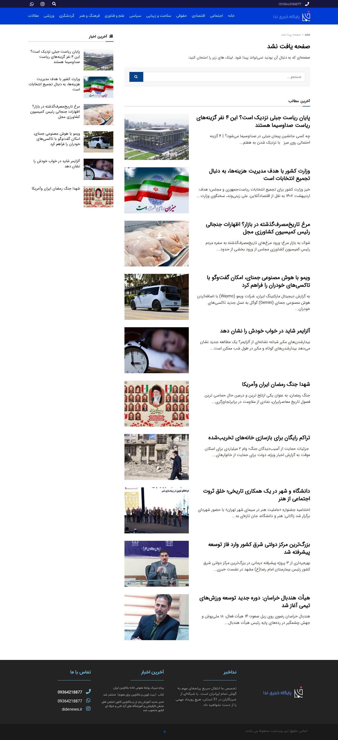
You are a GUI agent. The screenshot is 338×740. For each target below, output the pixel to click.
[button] (54, 4)
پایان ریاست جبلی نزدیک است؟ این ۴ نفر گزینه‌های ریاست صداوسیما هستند (253, 121)
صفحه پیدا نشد (290, 34)
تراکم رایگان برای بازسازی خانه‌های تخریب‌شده (259, 438)
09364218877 (70, 692)
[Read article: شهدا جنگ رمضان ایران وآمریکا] (156, 404)
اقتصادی (198, 16)
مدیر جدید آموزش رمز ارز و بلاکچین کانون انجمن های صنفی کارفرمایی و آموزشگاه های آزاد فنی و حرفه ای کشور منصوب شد (133, 706)
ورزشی (49, 16)
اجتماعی (216, 16)
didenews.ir (72, 709)
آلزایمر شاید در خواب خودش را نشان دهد (265, 331)
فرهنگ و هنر (89, 16)
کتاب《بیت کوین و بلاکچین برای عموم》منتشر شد (133, 695)
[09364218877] (88, 691)
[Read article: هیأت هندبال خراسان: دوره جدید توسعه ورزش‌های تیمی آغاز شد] (156, 617)
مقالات (33, 16)
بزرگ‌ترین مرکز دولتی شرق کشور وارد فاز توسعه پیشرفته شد (259, 548)
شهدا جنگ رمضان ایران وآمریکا (276, 384)
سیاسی (135, 16)
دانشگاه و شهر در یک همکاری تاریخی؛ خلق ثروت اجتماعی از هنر (256, 495)
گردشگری (66, 16)
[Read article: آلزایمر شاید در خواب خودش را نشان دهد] (156, 350)
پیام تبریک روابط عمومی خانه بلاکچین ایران (138, 688)
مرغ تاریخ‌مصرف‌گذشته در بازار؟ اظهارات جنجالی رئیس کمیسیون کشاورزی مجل (258, 228)
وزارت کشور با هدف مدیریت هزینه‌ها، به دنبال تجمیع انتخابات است (259, 175)
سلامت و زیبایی (158, 16)
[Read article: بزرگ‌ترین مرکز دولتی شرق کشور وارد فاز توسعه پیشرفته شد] (156, 564)
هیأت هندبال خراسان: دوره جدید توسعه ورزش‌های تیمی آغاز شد (254, 602)
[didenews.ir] (88, 708)
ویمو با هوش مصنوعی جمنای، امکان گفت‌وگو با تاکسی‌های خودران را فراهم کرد (258, 281)
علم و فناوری (114, 16)
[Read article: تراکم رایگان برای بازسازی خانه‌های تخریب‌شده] (156, 457)
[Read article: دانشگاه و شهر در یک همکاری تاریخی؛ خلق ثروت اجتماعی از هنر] (156, 510)
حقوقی (181, 16)
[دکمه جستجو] (136, 77)
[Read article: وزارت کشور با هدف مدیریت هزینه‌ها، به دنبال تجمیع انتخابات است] (156, 190)
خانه (231, 16)
